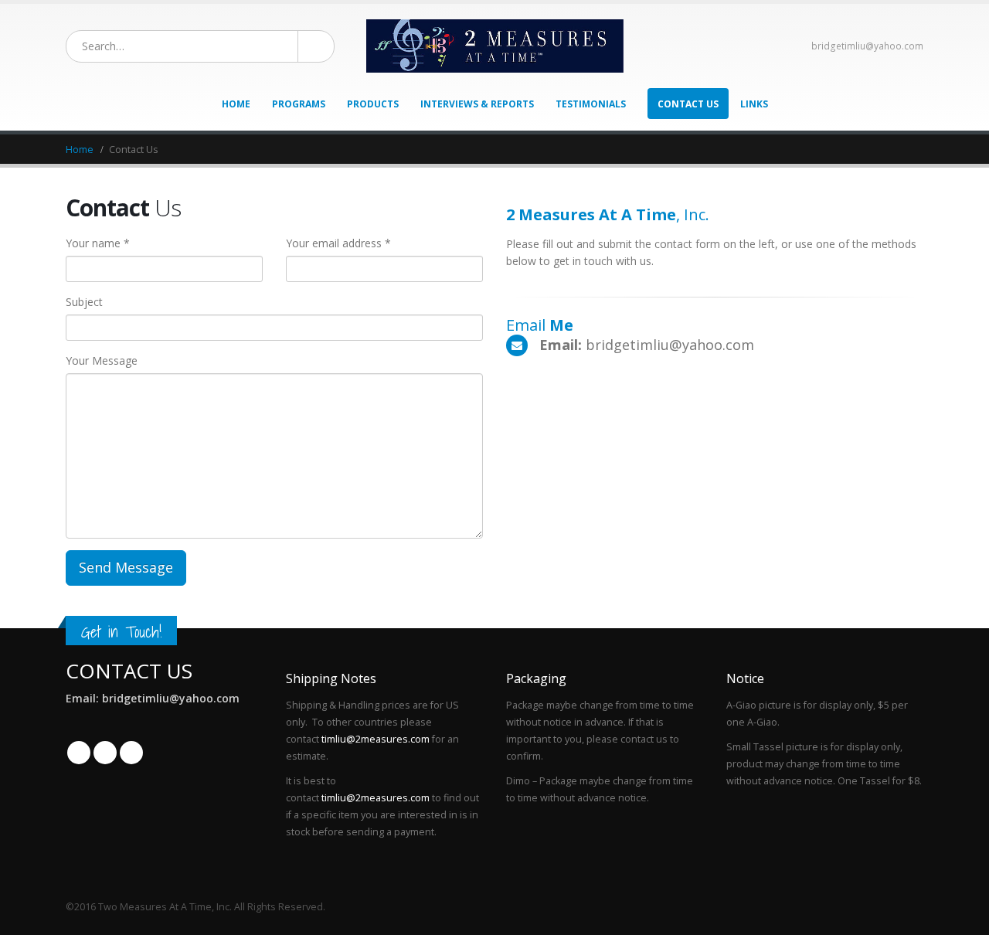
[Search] (311, 46)
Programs (298, 103)
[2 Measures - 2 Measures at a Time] (495, 46)
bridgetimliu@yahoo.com (867, 46)
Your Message (102, 360)
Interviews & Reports (477, 103)
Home (236, 103)
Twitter (105, 752)
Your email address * (338, 243)
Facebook (78, 752)
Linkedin (131, 752)
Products (373, 103)
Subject (84, 301)
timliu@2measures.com (375, 739)
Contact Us (688, 103)
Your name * (98, 243)
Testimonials (591, 103)
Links (754, 103)
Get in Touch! (121, 631)
